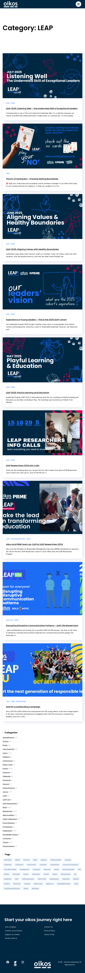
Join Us (5, 792)
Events (5, 769)
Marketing (66, 879)
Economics (36, 869)
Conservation (31, 864)
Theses (6, 842)
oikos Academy (8, 815)
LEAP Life (9, 620)
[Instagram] (22, 962)
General (6, 784)
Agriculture (8, 859)
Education (47, 869)
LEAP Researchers (18, 538)
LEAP (8, 103)
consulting (43, 864)
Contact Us (48, 927)
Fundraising (36, 874)
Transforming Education (12, 888)
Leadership (7, 879)
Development (24, 869)
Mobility (76, 879)
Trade (76, 883)
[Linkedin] (15, 964)
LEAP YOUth (42, 879)
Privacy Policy (49, 930)
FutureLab (7, 780)
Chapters (6, 757)
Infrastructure (65, 874)
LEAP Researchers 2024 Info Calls (22, 465)
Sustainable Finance (10, 835)
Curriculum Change (10, 869)
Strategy (27, 883)
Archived (26, 859)
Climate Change (56, 859)
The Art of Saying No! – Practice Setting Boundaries (32, 179)
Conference (19, 864)
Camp (35, 859)
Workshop (35, 888)
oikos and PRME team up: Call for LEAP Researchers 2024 (34, 544)
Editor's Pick (7, 765)
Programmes (21, 701)
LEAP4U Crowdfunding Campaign (23, 706)
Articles (6, 741)
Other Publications (10, 819)
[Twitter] (15, 962)
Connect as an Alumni (13, 930)
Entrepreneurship (68, 869)
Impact (55, 874)
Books (5, 745)
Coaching (68, 859)
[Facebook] (7, 962)
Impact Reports (9, 788)
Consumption (54, 864)
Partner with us (11, 938)
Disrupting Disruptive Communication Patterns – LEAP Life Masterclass (42, 625)
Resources (17, 883)
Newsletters (7, 811)
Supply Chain (38, 883)
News (13, 103)
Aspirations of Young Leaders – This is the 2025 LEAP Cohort (36, 319)
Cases (5, 753)
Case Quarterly (8, 749)
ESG (79, 869)
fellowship (16, 874)
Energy (56, 869)
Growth (46, 874)
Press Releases (9, 823)
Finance (26, 874)
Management (54, 879)
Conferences (8, 761)
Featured (6, 772)
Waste (26, 888)
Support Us (49, 883)
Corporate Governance (70, 864)
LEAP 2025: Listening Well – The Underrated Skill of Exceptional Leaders (41, 108)
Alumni (17, 859)
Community (8, 864)
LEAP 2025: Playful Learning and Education (27, 392)
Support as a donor (12, 934)
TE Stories (7, 838)
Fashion (6, 874)
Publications (7, 831)
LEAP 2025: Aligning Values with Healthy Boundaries (32, 249)
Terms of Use (49, 934)
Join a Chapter (10, 927)
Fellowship (7, 776)
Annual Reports (8, 737)
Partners (7, 883)
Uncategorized (8, 846)
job (75, 874)
